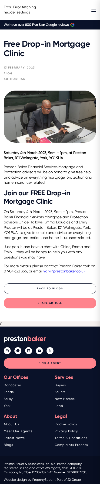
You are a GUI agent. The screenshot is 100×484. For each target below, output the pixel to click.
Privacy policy (66, 431)
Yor (6, 405)
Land (59, 405)
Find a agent (50, 363)
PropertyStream (43, 479)
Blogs (8, 444)
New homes (65, 398)
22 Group (74, 479)
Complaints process (71, 444)
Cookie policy (66, 424)
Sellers (60, 391)
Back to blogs (50, 288)
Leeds (9, 391)
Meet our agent (17, 431)
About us (11, 424)
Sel (6, 398)
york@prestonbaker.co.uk (64, 271)
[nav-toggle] (93, 10)
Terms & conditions (71, 437)
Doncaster (12, 385)
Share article (50, 302)
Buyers (60, 385)
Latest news (14, 437)
